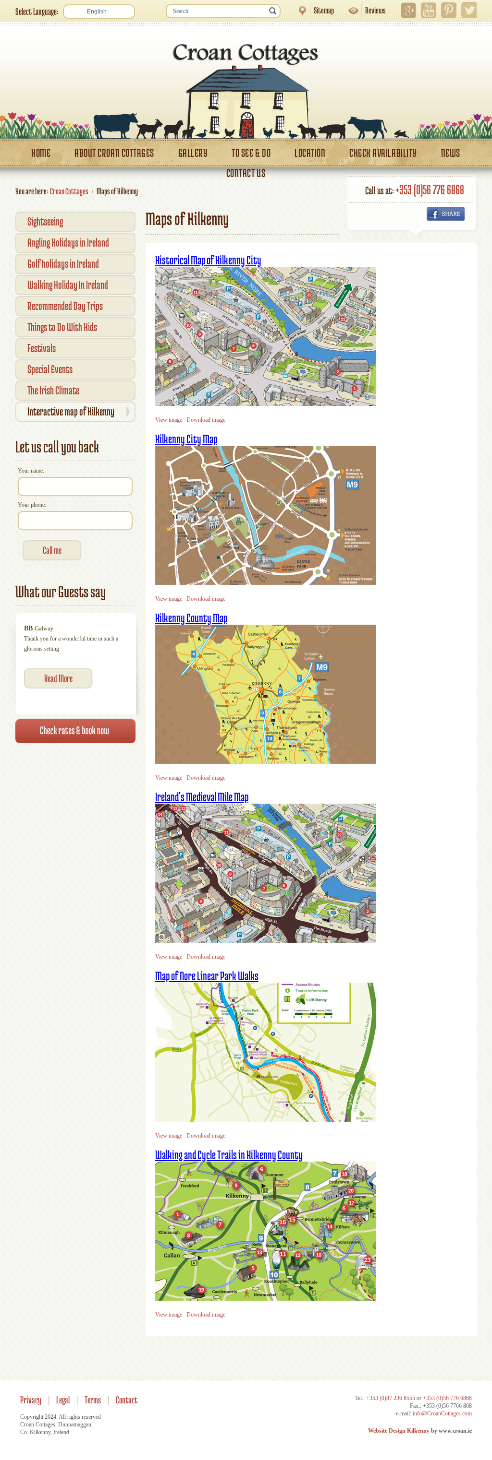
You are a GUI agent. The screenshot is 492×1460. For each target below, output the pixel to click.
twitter (469, 10)
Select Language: (36, 11)
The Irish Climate (53, 390)
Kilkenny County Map (191, 618)
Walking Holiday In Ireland (67, 284)
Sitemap (313, 10)
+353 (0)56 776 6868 (429, 189)
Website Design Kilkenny (399, 1430)
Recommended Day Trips (65, 305)
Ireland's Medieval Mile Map (201, 797)
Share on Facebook (446, 214)
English (97, 11)
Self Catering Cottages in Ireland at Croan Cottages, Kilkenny (246, 85)
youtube (428, 10)
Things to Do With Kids (62, 326)
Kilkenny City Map (186, 439)
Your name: (31, 470)
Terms (93, 1399)
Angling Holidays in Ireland (68, 242)
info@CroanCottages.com (442, 1413)
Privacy (30, 1399)
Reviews (365, 10)
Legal (63, 1399)
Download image (205, 419)
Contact (126, 1399)
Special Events (50, 369)
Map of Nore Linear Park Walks (206, 976)
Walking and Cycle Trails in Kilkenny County (229, 1155)
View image (168, 419)
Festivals (41, 348)
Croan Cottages (69, 191)
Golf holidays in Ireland (63, 263)
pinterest (448, 10)
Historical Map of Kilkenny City (208, 260)
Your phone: (32, 504)
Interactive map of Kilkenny (70, 411)
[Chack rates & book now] (75, 778)
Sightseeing (45, 221)
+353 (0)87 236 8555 (390, 1398)
